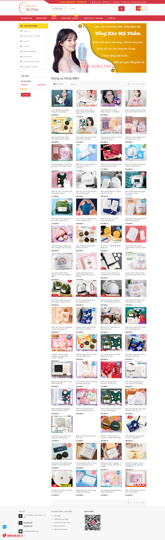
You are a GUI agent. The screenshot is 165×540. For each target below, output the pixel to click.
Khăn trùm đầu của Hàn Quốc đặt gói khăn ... (109, 219)
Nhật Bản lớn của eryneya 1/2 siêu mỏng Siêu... (134, 437)
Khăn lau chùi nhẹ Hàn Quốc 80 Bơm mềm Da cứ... (135, 409)
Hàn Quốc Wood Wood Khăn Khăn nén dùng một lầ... (111, 165)
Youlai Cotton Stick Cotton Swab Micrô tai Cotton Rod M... (135, 274)
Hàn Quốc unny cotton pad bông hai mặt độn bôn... (61, 437)
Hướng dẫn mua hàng (61, 519)
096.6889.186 (28, 526)
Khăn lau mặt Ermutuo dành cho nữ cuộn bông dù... (111, 409)
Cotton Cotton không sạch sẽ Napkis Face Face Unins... (111, 274)
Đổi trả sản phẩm (59, 526)
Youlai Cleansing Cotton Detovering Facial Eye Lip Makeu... (85, 274)
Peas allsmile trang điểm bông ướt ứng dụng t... (60, 111)
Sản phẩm (42, 18)
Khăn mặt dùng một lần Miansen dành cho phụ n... (85, 409)
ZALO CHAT (89, 511)
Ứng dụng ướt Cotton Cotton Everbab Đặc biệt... (111, 138)
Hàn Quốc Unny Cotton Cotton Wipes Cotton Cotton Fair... (135, 247)
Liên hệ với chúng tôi (61, 529)
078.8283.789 (28, 523)
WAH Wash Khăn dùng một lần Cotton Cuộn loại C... (61, 219)
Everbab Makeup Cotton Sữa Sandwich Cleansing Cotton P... (61, 166)
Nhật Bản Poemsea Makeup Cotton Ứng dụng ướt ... (61, 328)
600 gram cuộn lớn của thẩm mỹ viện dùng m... (61, 491)
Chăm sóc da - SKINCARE (93, 18)
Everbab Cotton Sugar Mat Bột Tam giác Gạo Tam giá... (61, 246)
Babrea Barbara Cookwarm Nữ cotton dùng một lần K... (111, 301)
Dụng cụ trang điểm (30, 51)
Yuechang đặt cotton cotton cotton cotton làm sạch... (86, 464)
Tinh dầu (26, 46)
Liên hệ (112, 18)
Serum (54, 17)
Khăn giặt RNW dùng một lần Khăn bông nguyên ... (135, 219)
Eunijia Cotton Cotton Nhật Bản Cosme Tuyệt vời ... (86, 328)
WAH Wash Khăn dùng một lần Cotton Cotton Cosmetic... (86, 166)
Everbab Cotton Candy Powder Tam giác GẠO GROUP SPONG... (59, 356)
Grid (57, 84)
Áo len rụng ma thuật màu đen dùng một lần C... (85, 301)
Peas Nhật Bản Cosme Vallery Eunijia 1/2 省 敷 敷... (110, 111)
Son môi (26, 41)
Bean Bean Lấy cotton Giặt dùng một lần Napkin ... (86, 138)
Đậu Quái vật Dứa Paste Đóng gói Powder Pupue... (60, 138)
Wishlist (107, 2)
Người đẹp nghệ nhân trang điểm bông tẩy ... (61, 382)
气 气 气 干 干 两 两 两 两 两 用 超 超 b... (110, 246)
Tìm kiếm (25, 95)
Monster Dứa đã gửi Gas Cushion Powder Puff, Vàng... (111, 437)
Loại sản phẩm (58, 9)
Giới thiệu (57, 516)
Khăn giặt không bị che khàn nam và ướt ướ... (111, 192)
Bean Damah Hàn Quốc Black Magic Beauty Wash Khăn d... (85, 111)
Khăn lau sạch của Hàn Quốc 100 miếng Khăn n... (61, 192)
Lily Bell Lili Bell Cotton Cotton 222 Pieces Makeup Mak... (61, 274)
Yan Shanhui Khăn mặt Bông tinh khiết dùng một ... (86, 382)
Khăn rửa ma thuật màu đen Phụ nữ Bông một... (86, 192)
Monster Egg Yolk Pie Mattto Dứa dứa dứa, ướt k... (86, 355)
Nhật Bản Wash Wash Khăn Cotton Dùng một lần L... (135, 165)
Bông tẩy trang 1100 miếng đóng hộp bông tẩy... (86, 491)
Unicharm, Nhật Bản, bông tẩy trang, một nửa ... (135, 355)
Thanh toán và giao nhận (62, 522)
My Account (97, 2)
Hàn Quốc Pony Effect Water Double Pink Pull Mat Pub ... (61, 464)
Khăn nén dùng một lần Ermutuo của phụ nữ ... (109, 382)
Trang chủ (27, 18)
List (62, 84)
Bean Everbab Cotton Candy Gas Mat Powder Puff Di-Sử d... (135, 111)
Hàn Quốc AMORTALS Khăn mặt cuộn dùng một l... (135, 328)
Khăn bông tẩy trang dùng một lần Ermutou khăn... (60, 409)
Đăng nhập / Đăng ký (140, 2)
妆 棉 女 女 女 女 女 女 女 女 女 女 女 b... (86, 437)
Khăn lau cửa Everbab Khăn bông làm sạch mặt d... (135, 138)
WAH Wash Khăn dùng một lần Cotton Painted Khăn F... (61, 301)
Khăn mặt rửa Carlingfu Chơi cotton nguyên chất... (86, 219)
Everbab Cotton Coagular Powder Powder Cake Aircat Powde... (111, 465)
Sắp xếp (73, 84)
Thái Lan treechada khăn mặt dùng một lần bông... (134, 382)
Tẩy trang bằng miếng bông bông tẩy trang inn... (111, 491)
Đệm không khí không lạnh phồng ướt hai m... (85, 246)
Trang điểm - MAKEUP (70, 17)
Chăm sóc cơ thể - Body (31, 62)
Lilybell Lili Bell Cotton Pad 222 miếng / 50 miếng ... (134, 301)
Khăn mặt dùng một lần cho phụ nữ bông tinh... (135, 491)
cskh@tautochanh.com (31, 531)
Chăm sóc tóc (27, 57)
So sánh (117, 2)
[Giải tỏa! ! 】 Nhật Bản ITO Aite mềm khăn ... (110, 328)
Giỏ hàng (127, 2)
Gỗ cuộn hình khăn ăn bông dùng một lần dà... (110, 355)
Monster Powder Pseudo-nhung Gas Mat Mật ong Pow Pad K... (134, 465)
